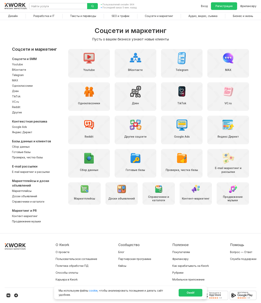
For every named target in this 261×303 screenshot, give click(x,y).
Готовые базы (21, 152)
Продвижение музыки (26, 221)
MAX (15, 80)
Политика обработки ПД (72, 265)
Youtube (17, 64)
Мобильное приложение (188, 279)
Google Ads (19, 126)
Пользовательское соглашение (76, 259)
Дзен (15, 91)
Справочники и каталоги (28, 201)
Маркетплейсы (22, 190)
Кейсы (122, 265)
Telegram (18, 75)
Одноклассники (22, 85)
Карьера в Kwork (67, 279)
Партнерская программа (134, 259)
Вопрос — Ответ (241, 252)
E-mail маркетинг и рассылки (31, 171)
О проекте (62, 252)
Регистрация (224, 6)
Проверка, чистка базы (27, 157)
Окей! (191, 292)
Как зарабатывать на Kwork (190, 265)
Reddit (16, 107)
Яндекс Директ (22, 132)
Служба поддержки (243, 259)
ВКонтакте (19, 69)
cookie (93, 290)
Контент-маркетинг (25, 216)
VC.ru (15, 101)
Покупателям (181, 252)
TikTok (16, 96)
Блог (121, 252)
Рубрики (177, 272)
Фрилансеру (248, 6)
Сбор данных (21, 146)
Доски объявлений (24, 196)
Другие (17, 112)
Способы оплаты (67, 272)
